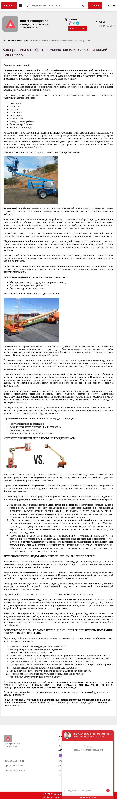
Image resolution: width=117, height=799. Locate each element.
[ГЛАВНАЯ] (4, 40)
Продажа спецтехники (14, 770)
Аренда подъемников (14, 761)
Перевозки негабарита (14, 765)
